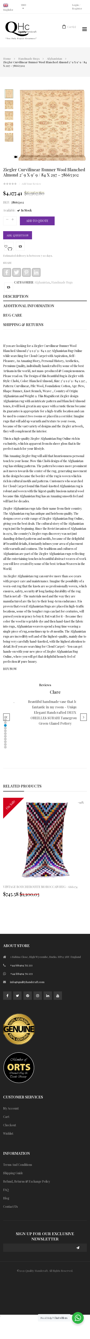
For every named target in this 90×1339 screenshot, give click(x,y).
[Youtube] (58, 995)
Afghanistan (54, 58)
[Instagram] (37, 995)
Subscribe (78, 1248)
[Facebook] (7, 995)
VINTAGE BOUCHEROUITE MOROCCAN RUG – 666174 (40, 887)
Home (7, 58)
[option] (45, 849)
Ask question (17, 235)
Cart (71, 26)
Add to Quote (37, 221)
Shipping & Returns (23, 324)
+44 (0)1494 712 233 (21, 965)
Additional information (28, 305)
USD (23, 4)
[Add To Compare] (8, 287)
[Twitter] (17, 995)
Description (15, 296)
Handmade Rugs (29, 58)
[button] (5, 722)
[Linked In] (48, 995)
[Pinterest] (27, 995)
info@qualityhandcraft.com (27, 982)
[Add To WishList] (9, 246)
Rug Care (12, 315)
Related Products (22, 786)
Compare (20, 246)
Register (77, 8)
